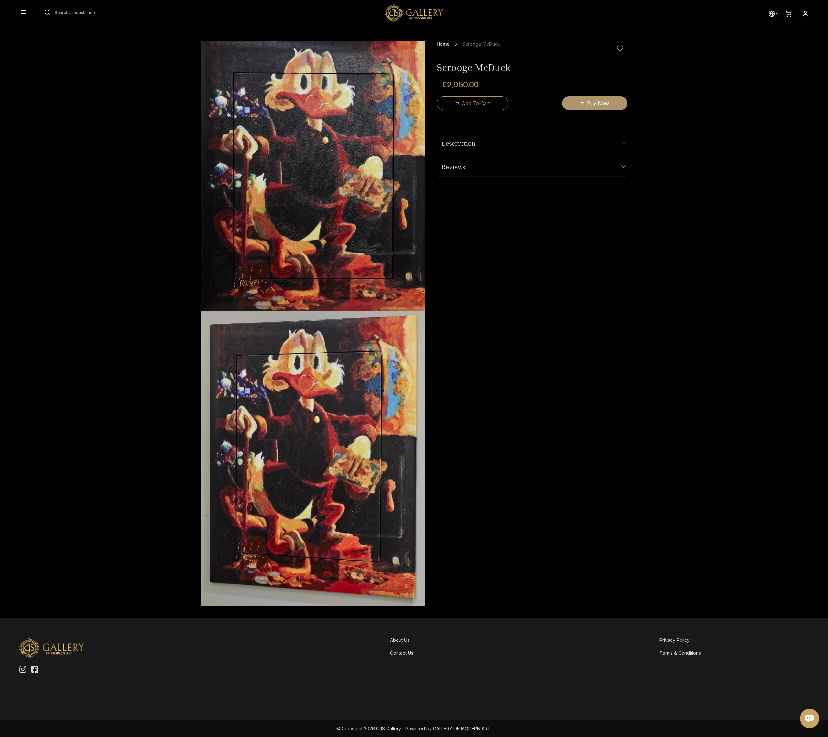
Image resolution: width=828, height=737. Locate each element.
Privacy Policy (674, 640)
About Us (399, 640)
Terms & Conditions (680, 653)
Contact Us (401, 653)
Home (443, 44)
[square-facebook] (34, 669)
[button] (771, 13)
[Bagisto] (414, 12)
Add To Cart (476, 103)
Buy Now (598, 103)
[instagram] (22, 669)
